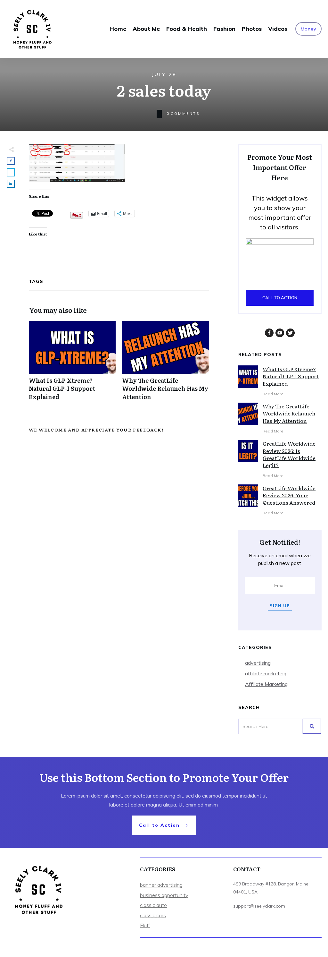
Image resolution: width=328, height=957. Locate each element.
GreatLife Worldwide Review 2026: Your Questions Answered (289, 495)
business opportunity (164, 895)
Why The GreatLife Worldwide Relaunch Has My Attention (165, 364)
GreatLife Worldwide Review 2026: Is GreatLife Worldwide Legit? (289, 454)
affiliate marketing (265, 673)
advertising (258, 663)
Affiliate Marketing (266, 684)
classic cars (153, 915)
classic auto (153, 905)
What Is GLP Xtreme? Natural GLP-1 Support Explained (72, 364)
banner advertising (161, 885)
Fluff (145, 925)
